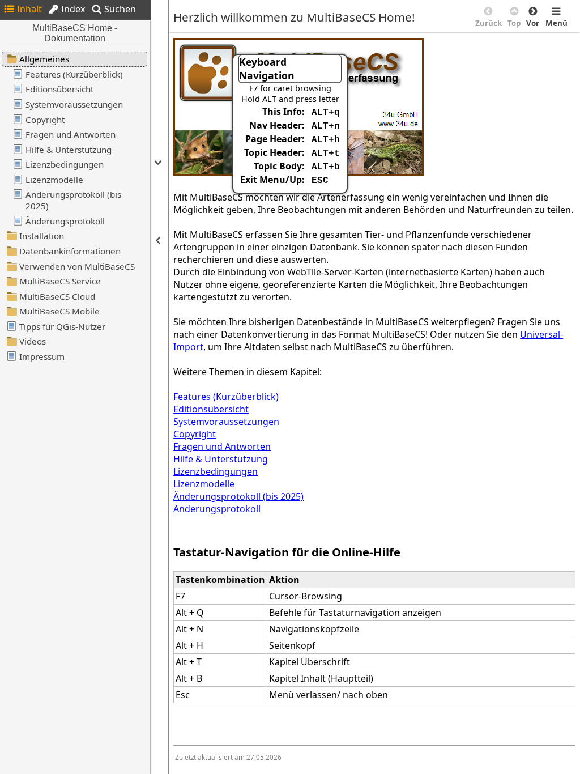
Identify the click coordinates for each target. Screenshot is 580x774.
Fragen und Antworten (222, 446)
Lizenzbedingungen (215, 471)
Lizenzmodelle (203, 484)
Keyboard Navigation (267, 68)
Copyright (194, 434)
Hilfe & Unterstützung (220, 459)
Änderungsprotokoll (217, 509)
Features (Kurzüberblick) (226, 396)
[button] (157, 163)
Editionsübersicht (211, 409)
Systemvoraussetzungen (226, 421)
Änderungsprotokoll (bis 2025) (238, 496)
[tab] (23, 9)
